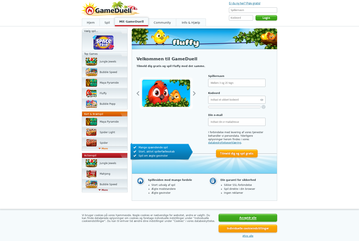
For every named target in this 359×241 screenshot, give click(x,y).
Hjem (91, 22)
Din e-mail (215, 115)
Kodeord (214, 93)
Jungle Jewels (108, 61)
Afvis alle (247, 236)
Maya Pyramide (109, 82)
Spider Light (107, 132)
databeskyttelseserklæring (224, 142)
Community (162, 22)
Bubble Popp (108, 103)
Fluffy (103, 93)
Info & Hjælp (191, 22)
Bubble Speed (108, 72)
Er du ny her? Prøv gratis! (244, 3)
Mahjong (105, 173)
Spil (107, 22)
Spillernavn (216, 76)
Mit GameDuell (131, 21)
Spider (104, 142)
